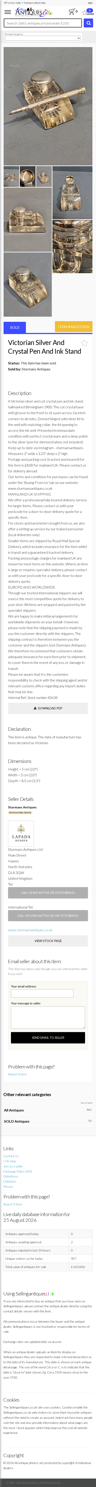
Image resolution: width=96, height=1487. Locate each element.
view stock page (48, 941)
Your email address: (23, 986)
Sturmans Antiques (22, 807)
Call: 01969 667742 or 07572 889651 (48, 892)
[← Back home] (33, 11)
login (90, 3)
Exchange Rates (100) (17, 1171)
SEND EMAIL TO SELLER (48, 1037)
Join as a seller (13, 1166)
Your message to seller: (26, 1003)
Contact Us (11, 1156)
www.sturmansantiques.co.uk (30, 930)
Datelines (9, 1181)
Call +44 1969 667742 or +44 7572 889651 (48, 915)
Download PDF (49, 708)
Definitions (10, 1176)
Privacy (8, 1186)
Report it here (17, 1074)
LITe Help (9, 1161)
